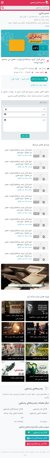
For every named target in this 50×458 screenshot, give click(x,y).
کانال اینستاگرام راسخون (13, 409)
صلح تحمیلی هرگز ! (16, 378)
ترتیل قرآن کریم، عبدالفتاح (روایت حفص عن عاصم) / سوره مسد (18, 220)
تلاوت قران (15, 79)
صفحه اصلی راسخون (38, 413)
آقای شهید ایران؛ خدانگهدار (38, 317)
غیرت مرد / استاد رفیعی (15, 358)
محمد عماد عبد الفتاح (41, 19)
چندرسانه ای (33, 16)
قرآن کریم (23, 16)
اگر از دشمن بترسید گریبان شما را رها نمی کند (38, 378)
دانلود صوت (39, 72)
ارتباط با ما (18, 421)
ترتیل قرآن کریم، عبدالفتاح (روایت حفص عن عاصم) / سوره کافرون (18, 197)
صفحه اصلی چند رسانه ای (13, 415)
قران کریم (25, 79)
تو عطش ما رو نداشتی (40, 358)
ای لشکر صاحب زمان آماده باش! (38, 339)
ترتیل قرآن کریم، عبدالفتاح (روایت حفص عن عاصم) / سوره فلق (18, 243)
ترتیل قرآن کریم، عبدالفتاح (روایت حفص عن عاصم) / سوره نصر (18, 208)
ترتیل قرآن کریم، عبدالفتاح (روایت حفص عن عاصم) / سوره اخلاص (18, 231)
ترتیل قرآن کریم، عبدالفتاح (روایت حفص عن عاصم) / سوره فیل (18, 151)
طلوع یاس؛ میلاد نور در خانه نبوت (14, 339)
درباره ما (43, 421)
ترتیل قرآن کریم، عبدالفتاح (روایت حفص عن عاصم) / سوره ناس (18, 254)
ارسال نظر (42, 68)
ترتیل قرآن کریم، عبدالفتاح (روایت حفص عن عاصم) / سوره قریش (18, 162)
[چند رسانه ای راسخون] (39, 2)
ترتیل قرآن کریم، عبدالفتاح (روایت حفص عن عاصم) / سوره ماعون (18, 174)
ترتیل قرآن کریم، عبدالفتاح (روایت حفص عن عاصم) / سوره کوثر (18, 185)
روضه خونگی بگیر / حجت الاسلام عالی (14, 317)
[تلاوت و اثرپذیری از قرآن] (25, 277)
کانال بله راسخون (40, 409)
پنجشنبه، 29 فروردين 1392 (24, 68)
